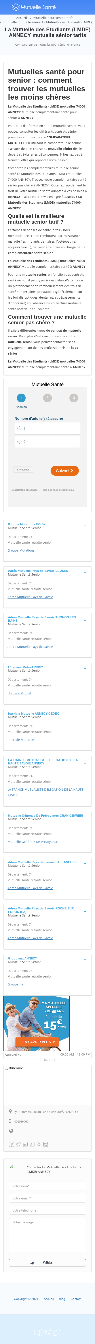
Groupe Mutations (21, 550)
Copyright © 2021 (26, 1299)
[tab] (47, 525)
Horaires (48, 1060)
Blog (62, 1299)
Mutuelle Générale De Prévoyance (33, 842)
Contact (75, 1299)
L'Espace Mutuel (19, 693)
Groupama (15, 984)
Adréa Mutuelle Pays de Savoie (30, 597)
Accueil (21, 18)
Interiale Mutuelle (21, 740)
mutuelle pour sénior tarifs (53, 18)
